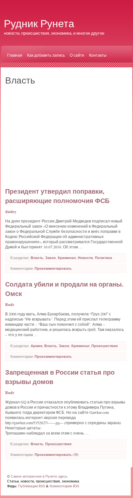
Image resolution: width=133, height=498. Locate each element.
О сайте (77, 55)
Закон (50, 257)
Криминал (67, 257)
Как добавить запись (46, 55)
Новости (85, 257)
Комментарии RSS (64, 485)
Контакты (98, 55)
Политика (103, 257)
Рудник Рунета (39, 23)
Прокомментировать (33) (56, 454)
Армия (36, 345)
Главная (14, 55)
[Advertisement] (65, 134)
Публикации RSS (31, 485)
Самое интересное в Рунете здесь (39, 476)
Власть (37, 257)
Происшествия (104, 345)
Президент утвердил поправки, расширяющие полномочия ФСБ (57, 196)
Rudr (9, 304)
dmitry (10, 211)
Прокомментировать (53, 268)
